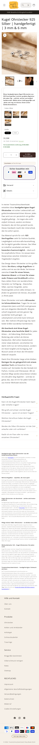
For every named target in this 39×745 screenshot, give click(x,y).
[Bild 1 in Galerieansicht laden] (9, 81)
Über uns (8, 604)
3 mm (7, 133)
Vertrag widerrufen (20, 736)
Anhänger (8, 632)
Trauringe (8, 642)
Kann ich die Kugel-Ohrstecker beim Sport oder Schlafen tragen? (18, 403)
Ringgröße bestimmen (13, 656)
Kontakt (7, 609)
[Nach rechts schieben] (36, 81)
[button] (4, 5)
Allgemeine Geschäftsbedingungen (18, 689)
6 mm (15, 133)
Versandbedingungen (12, 694)
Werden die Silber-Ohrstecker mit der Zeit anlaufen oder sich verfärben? (18, 427)
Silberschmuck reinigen (13, 661)
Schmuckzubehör (11, 637)
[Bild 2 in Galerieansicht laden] (19, 81)
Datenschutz (9, 699)
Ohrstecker (11, 457)
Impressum (8, 684)
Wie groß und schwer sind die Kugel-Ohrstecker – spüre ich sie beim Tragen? (18, 411)
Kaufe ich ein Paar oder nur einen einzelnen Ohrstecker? (15, 435)
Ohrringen (22, 507)
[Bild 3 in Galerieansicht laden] (29, 81)
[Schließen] (28, 5)
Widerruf (7, 704)
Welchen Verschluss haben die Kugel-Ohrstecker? (17, 419)
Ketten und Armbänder (13, 627)
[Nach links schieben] (2, 81)
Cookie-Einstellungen (12, 709)
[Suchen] (23, 5)
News (6, 666)
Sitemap (7, 671)
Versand (21, 141)
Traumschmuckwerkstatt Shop (18, 742)
